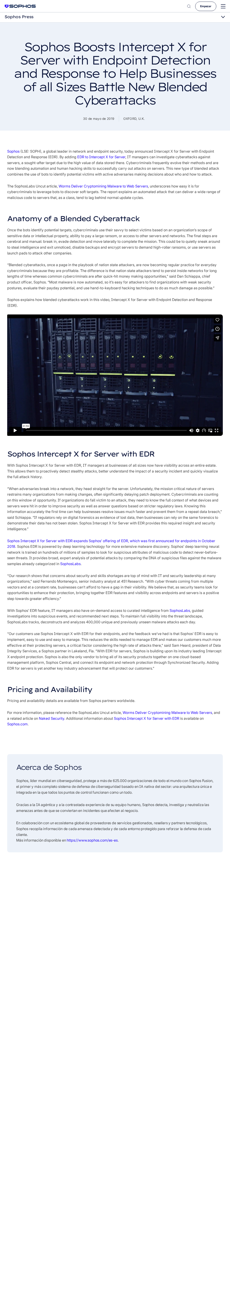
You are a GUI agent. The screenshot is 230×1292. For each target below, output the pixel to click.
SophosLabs (70, 563)
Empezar (205, 6)
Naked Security (51, 718)
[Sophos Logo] (20, 6)
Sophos (13, 151)
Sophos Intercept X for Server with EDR (146, 718)
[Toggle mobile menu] (223, 6)
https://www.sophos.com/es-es (92, 840)
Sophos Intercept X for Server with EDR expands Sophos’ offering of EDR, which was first (81, 541)
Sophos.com (17, 724)
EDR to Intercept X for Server (101, 157)
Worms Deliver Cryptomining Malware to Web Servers (103, 186)
